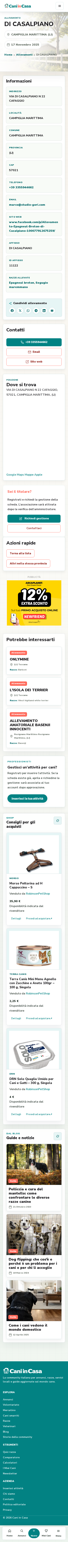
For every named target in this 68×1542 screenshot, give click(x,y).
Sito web (36, 361)
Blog (6, 1431)
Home (8, 54)
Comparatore (11, 1457)
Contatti (8, 1499)
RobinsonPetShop (38, 894)
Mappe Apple (33, 475)
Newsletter (10, 1473)
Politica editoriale (14, 1504)
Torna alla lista (20, 553)
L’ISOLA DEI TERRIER (29, 690)
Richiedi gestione (36, 518)
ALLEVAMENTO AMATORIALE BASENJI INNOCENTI (30, 725)
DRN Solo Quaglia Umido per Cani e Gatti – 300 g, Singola (31, 1081)
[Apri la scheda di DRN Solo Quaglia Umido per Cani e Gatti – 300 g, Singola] (34, 1048)
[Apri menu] (60, 6)
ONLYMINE (19, 659)
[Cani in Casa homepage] (30, 6)
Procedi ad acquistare (39, 918)
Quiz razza (9, 1452)
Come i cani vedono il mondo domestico (28, 1327)
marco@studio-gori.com (27, 205)
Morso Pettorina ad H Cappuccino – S (25, 885)
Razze (6, 1421)
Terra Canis (17, 974)
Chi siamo (9, 1494)
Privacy (7, 1510)
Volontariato (11, 1405)
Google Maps (15, 475)
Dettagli (16, 918)
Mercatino (9, 1410)
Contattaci (34, 528)
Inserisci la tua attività (27, 798)
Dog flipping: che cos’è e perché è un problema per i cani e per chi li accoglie (33, 1263)
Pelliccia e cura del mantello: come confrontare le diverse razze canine (29, 1195)
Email (36, 352)
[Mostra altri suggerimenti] (58, 821)
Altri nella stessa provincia (28, 563)
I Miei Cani (9, 1468)
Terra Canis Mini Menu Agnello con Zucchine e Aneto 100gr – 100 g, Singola (32, 983)
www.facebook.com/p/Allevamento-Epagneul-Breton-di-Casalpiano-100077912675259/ (33, 226)
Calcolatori (10, 1462)
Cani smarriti (11, 1415)
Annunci (8, 1399)
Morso (14, 878)
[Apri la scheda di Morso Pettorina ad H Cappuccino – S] (34, 853)
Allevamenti (24, 54)
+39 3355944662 (21, 187)
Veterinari (9, 1426)
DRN (12, 1073)
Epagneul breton (21, 283)
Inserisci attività (13, 1488)
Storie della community (17, 1437)
